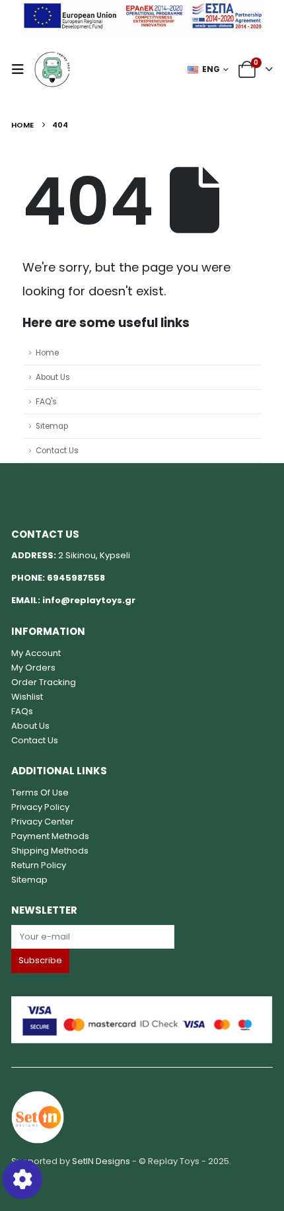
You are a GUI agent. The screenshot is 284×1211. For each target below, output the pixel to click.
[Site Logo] (52, 69)
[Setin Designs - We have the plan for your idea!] (37, 1117)
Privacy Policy (40, 807)
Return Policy (38, 865)
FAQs (22, 711)
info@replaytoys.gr (88, 600)
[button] (21, 69)
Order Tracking (43, 682)
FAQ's (46, 401)
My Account (36, 653)
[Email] (142, 937)
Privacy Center (42, 821)
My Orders (33, 667)
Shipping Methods (50, 850)
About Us (53, 377)
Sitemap (52, 426)
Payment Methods (50, 836)
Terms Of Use (40, 792)
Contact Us (57, 450)
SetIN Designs (101, 1161)
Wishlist (27, 696)
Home (47, 353)
